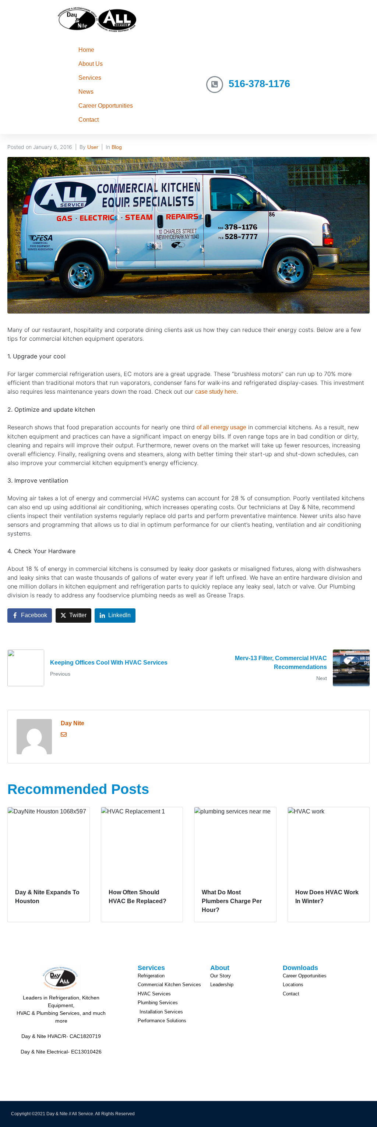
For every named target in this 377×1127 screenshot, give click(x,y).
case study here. (216, 392)
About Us (90, 64)
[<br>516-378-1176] (214, 84)
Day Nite (72, 723)
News (86, 92)
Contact (88, 120)
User (92, 147)
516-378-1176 (259, 83)
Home (86, 50)
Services (89, 78)
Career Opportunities (105, 106)
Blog (117, 147)
